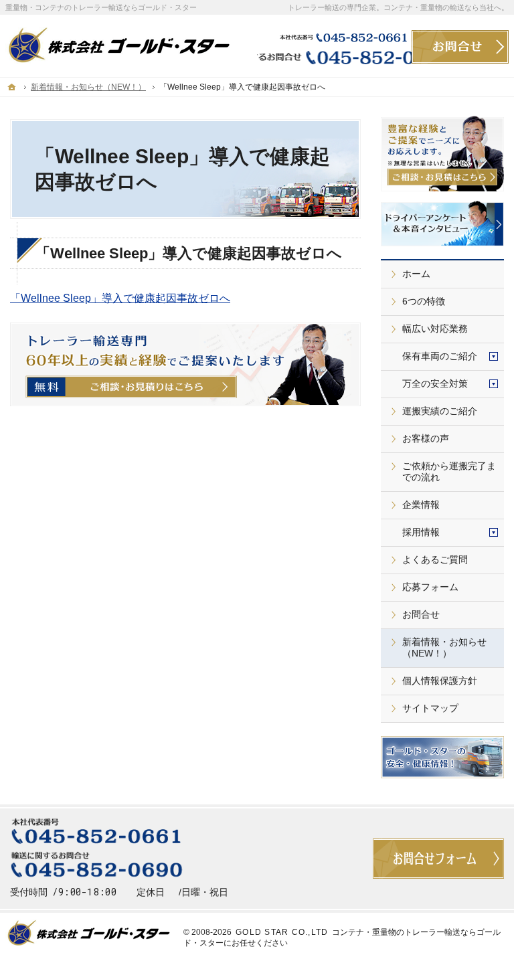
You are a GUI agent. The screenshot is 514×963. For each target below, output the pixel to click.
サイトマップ (430, 708)
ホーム (416, 273)
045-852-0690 (334, 57)
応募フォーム (430, 587)
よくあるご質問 (435, 559)
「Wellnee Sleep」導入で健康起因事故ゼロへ (120, 298)
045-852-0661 (334, 37)
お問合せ (421, 614)
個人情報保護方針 (439, 680)
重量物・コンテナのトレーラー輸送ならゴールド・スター (101, 7)
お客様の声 (425, 438)
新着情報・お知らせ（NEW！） (444, 647)
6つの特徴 (423, 301)
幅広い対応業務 (435, 328)
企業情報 (421, 504)
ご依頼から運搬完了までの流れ (449, 471)
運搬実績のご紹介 (439, 411)
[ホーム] (12, 87)
